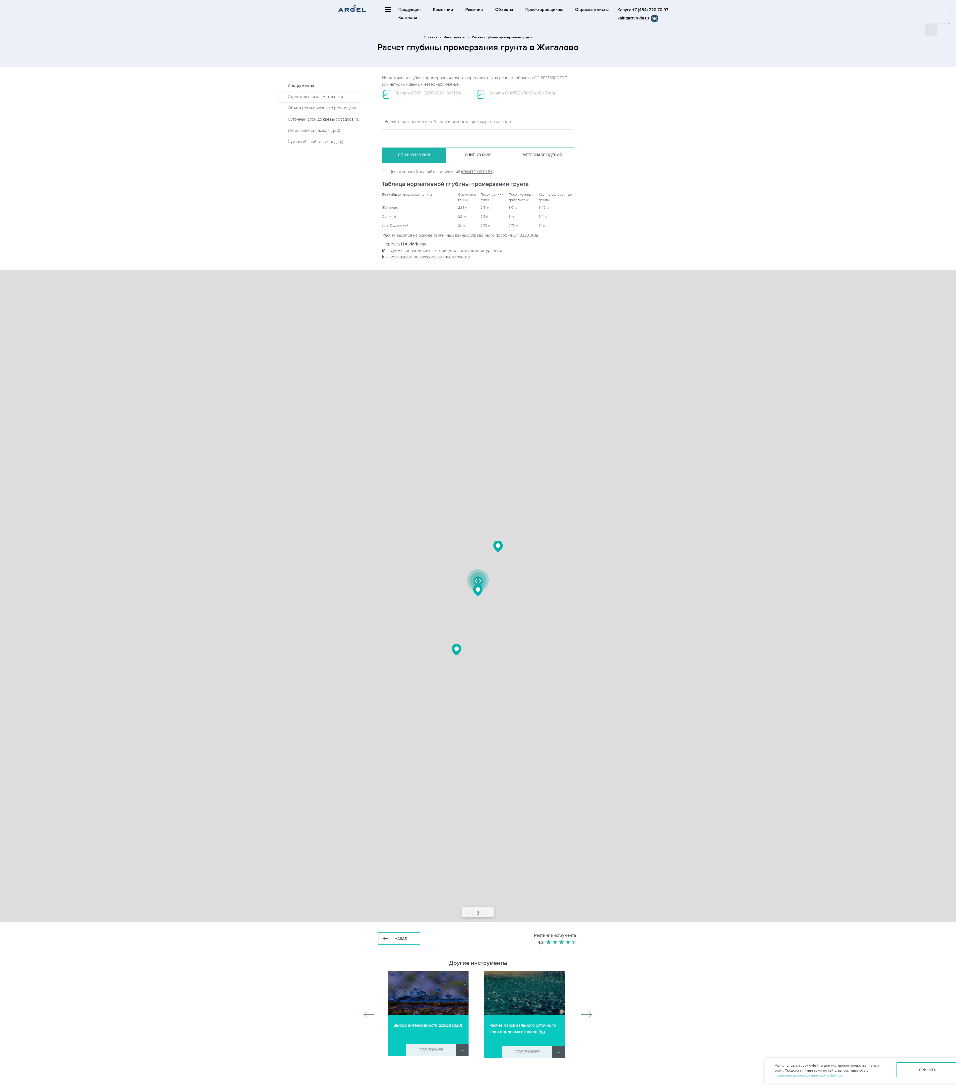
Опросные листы (592, 9)
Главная (430, 37)
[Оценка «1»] (549, 942)
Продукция (409, 9)
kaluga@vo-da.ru (633, 18)
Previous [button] (369, 1014)
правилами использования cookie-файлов (809, 1075)
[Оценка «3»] (562, 942)
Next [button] (587, 1014)
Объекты (504, 9)
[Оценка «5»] (575, 942)
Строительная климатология (315, 96)
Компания (443, 9)
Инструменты (455, 37)
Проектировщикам (544, 9)
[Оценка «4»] (568, 942)
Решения (474, 9)
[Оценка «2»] (555, 942)
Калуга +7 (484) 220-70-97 (642, 9)
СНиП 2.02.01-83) (478, 171)
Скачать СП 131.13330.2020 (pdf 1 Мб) (428, 93)
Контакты (407, 17)
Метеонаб (542, 155)
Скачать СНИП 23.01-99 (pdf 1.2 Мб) (521, 93)
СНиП (478, 155)
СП (414, 155)
